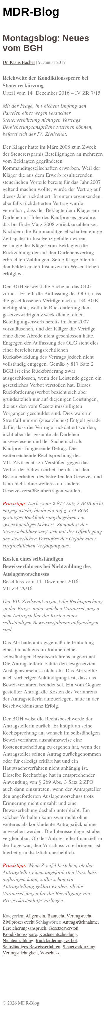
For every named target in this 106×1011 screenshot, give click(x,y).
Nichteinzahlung (18, 940)
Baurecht (55, 915)
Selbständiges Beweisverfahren (31, 946)
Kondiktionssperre (20, 934)
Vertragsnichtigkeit (20, 952)
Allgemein (35, 915)
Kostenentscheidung (58, 934)
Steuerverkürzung (79, 946)
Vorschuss (49, 952)
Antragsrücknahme (80, 922)
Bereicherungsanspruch (24, 928)
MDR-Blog (31, 11)
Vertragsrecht (79, 915)
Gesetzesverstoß (63, 928)
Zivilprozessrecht (18, 922)
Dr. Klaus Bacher (19, 62)
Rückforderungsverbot (56, 940)
